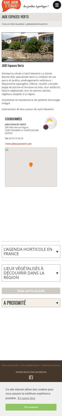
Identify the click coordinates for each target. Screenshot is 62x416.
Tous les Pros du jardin (13, 24)
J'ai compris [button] (31, 407)
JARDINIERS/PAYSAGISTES (37, 24)
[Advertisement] (31, 211)
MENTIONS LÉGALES (51, 365)
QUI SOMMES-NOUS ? (30, 365)
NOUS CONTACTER (10, 365)
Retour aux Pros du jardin (31, 291)
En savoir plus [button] (26, 398)
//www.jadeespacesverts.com (18, 143)
